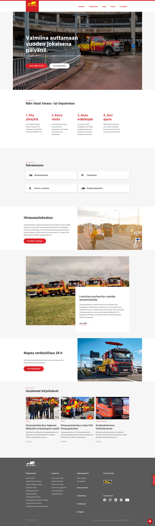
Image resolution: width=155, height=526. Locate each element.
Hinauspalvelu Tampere (33, 503)
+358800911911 (124, 520)
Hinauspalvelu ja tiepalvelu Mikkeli (37, 507)
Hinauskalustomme (32, 491)
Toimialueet (93, 6)
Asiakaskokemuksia (101, 421)
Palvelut (81, 6)
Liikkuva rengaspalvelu (58, 488)
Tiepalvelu (55, 473)
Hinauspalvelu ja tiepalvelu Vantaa (37, 500)
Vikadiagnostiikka (57, 494)
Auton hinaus (30, 478)
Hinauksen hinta (31, 488)
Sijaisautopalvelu (31, 494)
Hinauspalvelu (31, 473)
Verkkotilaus (81, 496)
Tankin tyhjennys (57, 491)
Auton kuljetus (82, 478)
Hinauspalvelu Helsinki (33, 497)
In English (123, 6)
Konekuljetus (81, 481)
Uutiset (28, 421)
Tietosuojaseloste (31, 520)
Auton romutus (82, 488)
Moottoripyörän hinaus (33, 481)
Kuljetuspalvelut (83, 473)
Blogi (104, 6)
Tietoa (112, 6)
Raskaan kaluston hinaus (34, 485)
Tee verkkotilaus (59, 66)
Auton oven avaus (57, 485)
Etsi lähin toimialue (34, 241)
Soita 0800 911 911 (36, 66)
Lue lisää (83, 323)
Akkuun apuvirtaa (57, 481)
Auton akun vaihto (57, 478)
